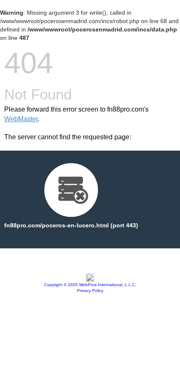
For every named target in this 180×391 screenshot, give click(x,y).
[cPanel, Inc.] (90, 279)
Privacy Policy (90, 290)
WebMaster (21, 119)
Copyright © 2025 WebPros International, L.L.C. (90, 284)
